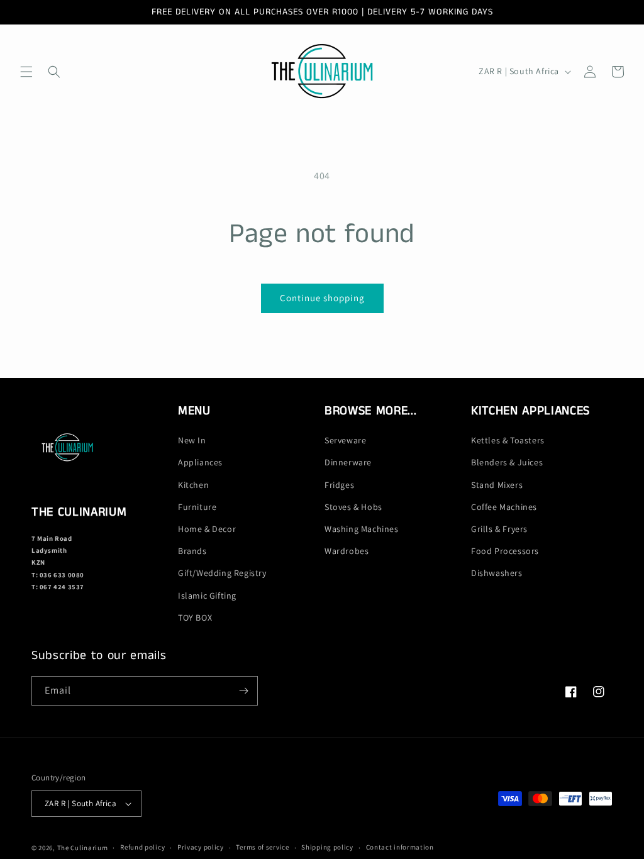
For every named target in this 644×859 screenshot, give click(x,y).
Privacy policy (200, 847)
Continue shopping (322, 298)
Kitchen (193, 484)
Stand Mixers (497, 484)
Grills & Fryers (499, 529)
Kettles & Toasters (508, 440)
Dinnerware (348, 462)
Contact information (400, 847)
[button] (26, 72)
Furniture (197, 507)
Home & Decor (207, 529)
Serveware (345, 440)
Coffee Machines (504, 507)
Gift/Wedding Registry (222, 573)
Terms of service (262, 847)
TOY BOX (195, 617)
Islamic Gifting (207, 595)
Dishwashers (497, 573)
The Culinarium (82, 847)
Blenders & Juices (507, 462)
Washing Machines (362, 529)
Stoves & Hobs (353, 507)
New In (192, 440)
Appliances (200, 462)
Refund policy (142, 847)
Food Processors (505, 551)
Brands (192, 551)
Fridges (339, 484)
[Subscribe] (243, 691)
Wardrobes (347, 551)
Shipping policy (327, 847)
